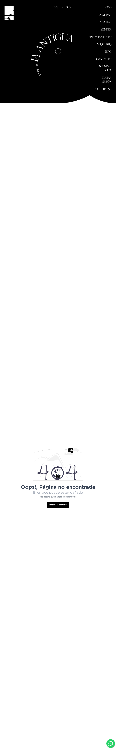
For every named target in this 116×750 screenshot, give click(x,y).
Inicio (107, 7)
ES (56, 7)
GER (68, 7)
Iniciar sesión (106, 80)
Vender (106, 30)
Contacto (103, 59)
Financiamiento (100, 37)
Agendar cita (105, 68)
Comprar (105, 15)
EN (62, 7)
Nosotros (104, 44)
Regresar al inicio (58, 505)
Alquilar (105, 22)
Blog (108, 52)
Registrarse (102, 89)
